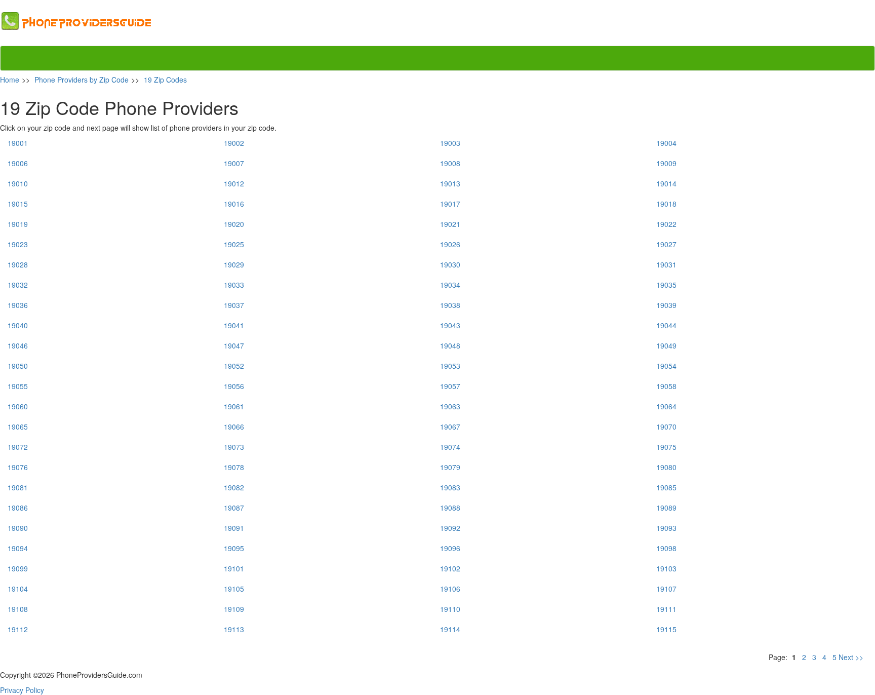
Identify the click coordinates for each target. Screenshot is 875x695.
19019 (18, 224)
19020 (234, 224)
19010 (18, 183)
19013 (450, 183)
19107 (666, 589)
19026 (450, 244)
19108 (18, 609)
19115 (666, 629)
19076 (18, 467)
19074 (450, 447)
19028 (18, 264)
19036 (18, 305)
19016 (234, 204)
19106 (450, 589)
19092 (450, 528)
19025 (234, 244)
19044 (666, 325)
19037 (234, 305)
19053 (450, 366)
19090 (18, 528)
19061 (234, 406)
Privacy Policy (22, 690)
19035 (666, 285)
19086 (18, 508)
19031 (666, 264)
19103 (666, 568)
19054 (666, 366)
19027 (666, 244)
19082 (234, 487)
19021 (450, 224)
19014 (666, 183)
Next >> (852, 657)
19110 (450, 609)
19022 (666, 224)
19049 (666, 345)
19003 (450, 143)
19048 (450, 345)
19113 (234, 629)
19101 (234, 568)
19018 (666, 204)
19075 (666, 447)
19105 (234, 589)
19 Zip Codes (165, 79)
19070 (666, 426)
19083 (450, 487)
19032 (18, 285)
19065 (18, 426)
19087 (234, 508)
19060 (18, 406)
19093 (666, 528)
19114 (450, 629)
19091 (234, 528)
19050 (18, 366)
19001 (18, 143)
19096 (450, 548)
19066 (234, 426)
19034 (450, 285)
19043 (450, 325)
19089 (666, 508)
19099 (18, 568)
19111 (666, 609)
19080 (666, 467)
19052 (234, 366)
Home (9, 79)
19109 (234, 609)
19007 (234, 163)
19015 (18, 204)
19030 (450, 264)
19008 (450, 163)
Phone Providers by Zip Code (81, 79)
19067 (450, 426)
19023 (18, 244)
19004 (666, 143)
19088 (450, 508)
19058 (666, 386)
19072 (18, 447)
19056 (234, 386)
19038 (450, 305)
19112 (18, 629)
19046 (18, 345)
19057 (450, 386)
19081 (18, 487)
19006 (18, 163)
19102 (450, 568)
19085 (666, 487)
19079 (450, 467)
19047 (234, 345)
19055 (18, 386)
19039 (666, 305)
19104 (18, 589)
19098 (666, 548)
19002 (234, 143)
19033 (234, 285)
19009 (666, 163)
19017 (450, 204)
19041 (234, 325)
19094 (18, 548)
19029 (234, 264)
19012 (234, 183)
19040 (18, 325)
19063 (450, 406)
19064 (666, 406)
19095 (234, 548)
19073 (234, 447)
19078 (234, 467)
